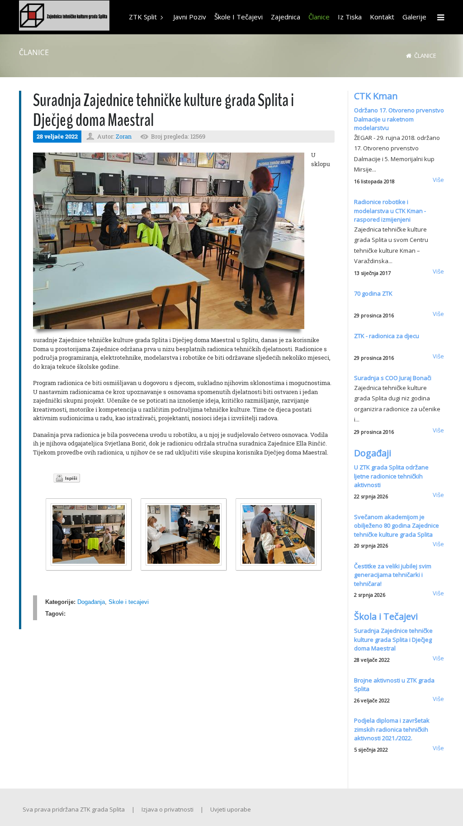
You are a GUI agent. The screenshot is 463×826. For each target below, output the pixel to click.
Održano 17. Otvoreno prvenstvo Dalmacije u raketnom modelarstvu (399, 119)
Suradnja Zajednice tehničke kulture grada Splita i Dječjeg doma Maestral (393, 639)
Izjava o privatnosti (168, 809)
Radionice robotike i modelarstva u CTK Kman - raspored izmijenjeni (390, 210)
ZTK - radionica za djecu (386, 336)
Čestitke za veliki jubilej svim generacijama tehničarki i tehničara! (392, 575)
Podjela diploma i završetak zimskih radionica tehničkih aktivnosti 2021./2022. (392, 729)
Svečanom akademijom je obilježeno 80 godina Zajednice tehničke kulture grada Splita (396, 525)
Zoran (124, 136)
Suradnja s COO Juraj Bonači (392, 378)
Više (438, 180)
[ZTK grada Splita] (64, 17)
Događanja (91, 602)
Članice (425, 55)
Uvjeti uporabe (230, 809)
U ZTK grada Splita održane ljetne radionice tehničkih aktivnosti (391, 476)
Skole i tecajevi (129, 602)
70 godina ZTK (373, 293)
